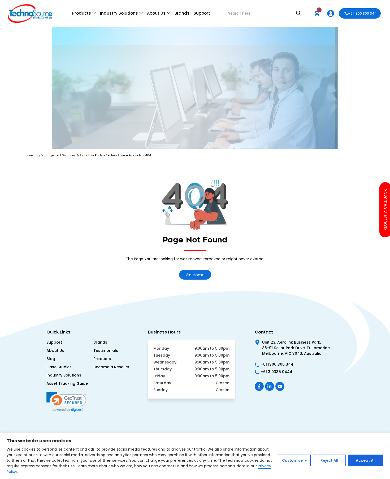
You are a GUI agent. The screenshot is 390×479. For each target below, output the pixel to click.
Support (202, 13)
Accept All (366, 460)
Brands (182, 13)
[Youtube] (279, 386)
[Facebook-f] (259, 386)
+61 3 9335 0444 (276, 371)
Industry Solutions (119, 13)
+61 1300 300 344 (362, 13)
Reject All (329, 460)
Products (81, 13)
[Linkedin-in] (269, 386)
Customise (292, 460)
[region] (195, 456)
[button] (68, 421)
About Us (156, 13)
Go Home (195, 274)
